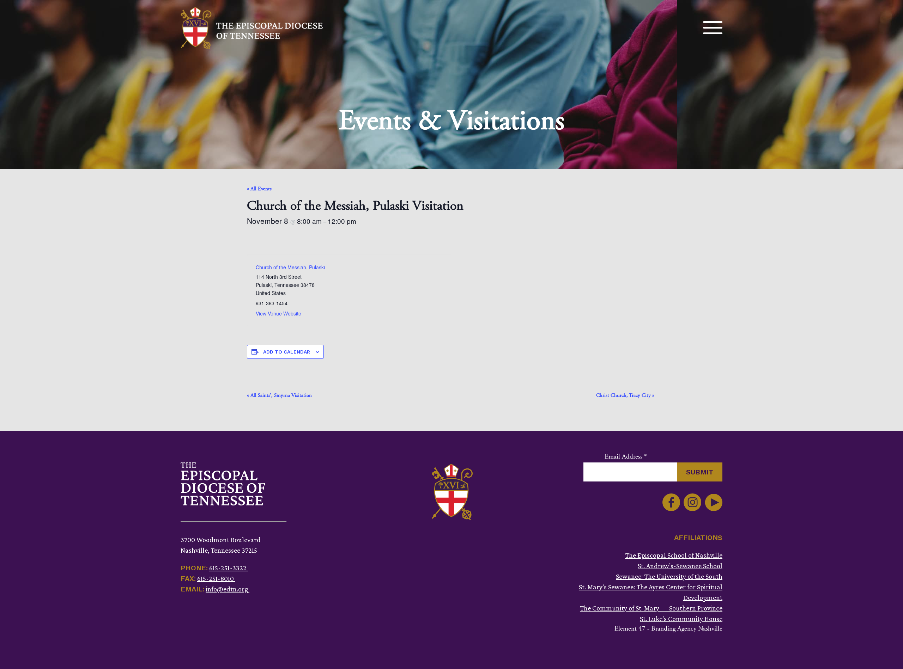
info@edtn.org (227, 589)
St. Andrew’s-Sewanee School (680, 566)
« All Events (259, 188)
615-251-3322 (228, 568)
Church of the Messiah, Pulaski (290, 267)
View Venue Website (278, 313)
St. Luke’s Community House (681, 618)
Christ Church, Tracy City (625, 395)
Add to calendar (286, 352)
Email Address (626, 457)
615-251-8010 (216, 578)
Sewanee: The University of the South (669, 576)
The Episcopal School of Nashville (673, 555)
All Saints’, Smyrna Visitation (279, 395)
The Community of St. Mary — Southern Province (651, 608)
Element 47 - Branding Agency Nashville (668, 629)
